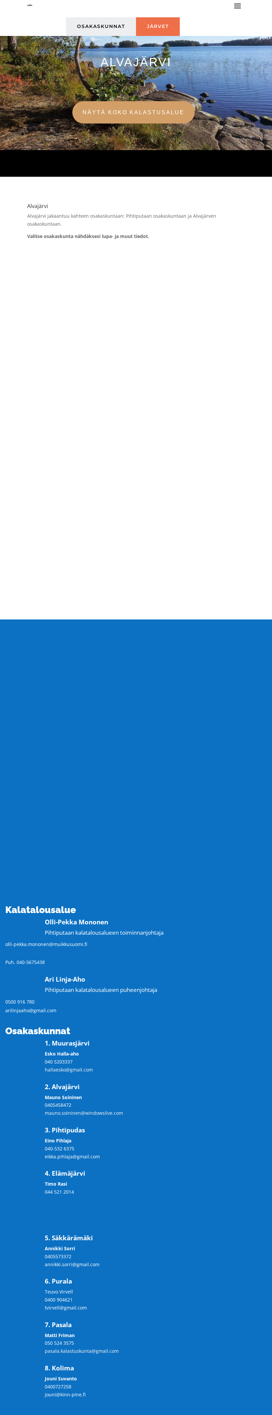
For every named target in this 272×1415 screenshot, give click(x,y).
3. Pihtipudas (136, 285)
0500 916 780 (19, 1002)
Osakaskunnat (101, 26)
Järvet (158, 26)
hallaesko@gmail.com (69, 1069)
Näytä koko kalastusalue (133, 112)
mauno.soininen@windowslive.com (84, 1113)
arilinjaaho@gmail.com (30, 1010)
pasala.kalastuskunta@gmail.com (82, 1351)
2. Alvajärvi (136, 258)
